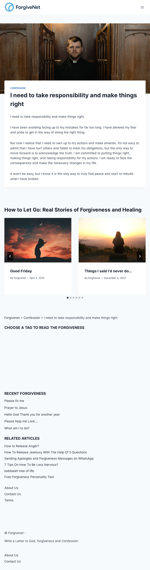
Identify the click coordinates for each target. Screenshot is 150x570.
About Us (11, 488)
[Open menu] (142, 7)
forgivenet (20, 278)
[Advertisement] (75, 360)
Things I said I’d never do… (108, 271)
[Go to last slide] (10, 256)
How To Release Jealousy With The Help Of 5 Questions (45, 452)
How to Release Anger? (21, 446)
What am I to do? (16, 428)
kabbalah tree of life (19, 471)
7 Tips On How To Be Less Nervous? (31, 465)
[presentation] (37, 240)
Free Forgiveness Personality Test (29, 477)
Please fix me (14, 401)
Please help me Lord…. (21, 421)
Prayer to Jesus (15, 408)
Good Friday (21, 271)
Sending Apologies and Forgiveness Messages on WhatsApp (48, 458)
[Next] (140, 256)
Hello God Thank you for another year (32, 414)
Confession (18, 88)
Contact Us (12, 494)
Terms (9, 500)
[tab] (68, 298)
